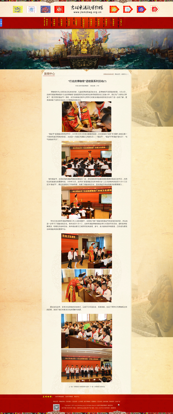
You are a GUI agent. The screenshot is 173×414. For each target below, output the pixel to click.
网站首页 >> (118, 74)
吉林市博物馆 (69, 396)
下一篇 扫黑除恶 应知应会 (98, 386)
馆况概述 (52, 22)
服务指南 (112, 22)
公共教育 (75, 22)
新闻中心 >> (125, 74)
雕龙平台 (76, 396)
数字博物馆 (82, 22)
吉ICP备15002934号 (67, 408)
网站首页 (55, 401)
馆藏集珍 (90, 22)
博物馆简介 (62, 401)
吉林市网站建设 (59, 396)
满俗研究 (105, 22)
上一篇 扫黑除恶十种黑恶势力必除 (79, 386)
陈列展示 (60, 22)
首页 (45, 22)
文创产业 (120, 22)
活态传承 (67, 22)
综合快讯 (97, 22)
